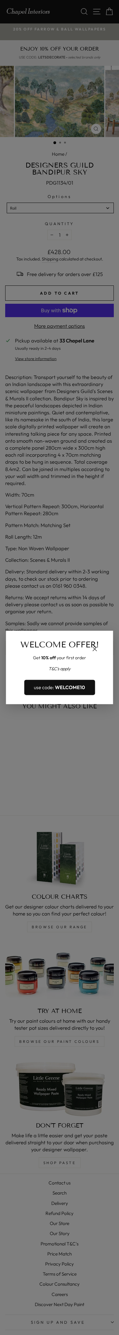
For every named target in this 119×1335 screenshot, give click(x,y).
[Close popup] (95, 650)
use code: (59, 687)
